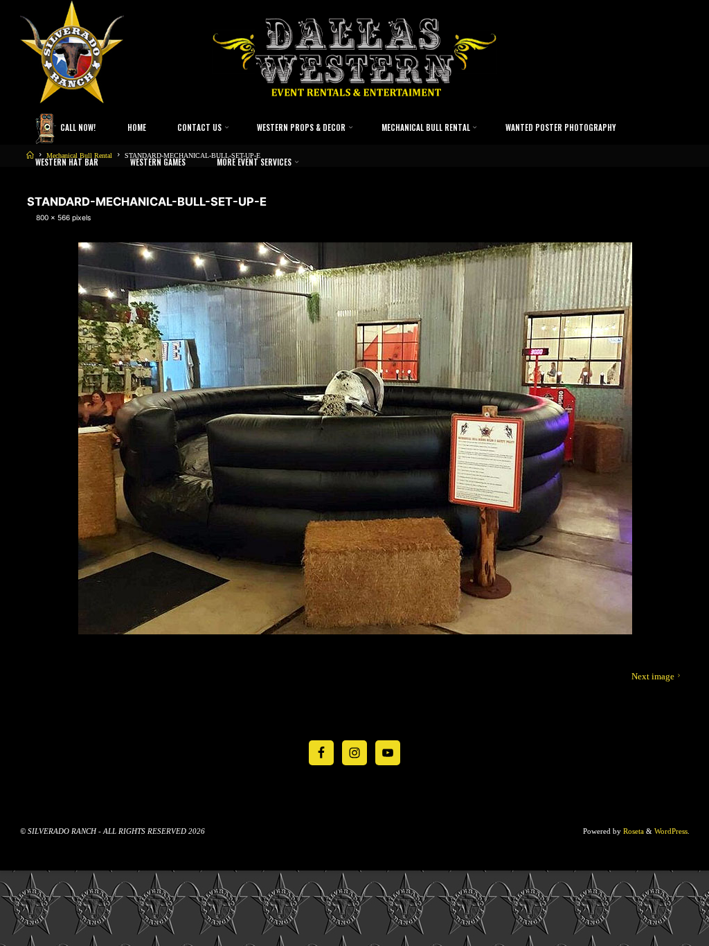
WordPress (671, 831)
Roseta (632, 831)
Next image (652, 676)
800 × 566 (53, 217)
